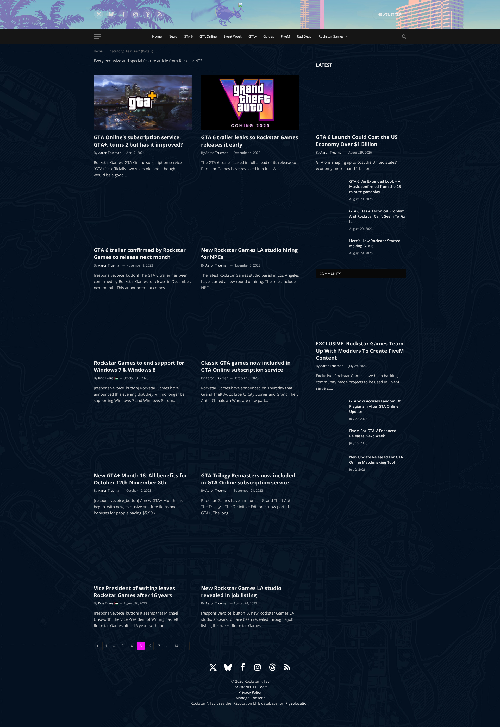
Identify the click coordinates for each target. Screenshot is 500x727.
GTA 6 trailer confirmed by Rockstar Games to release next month (140, 253)
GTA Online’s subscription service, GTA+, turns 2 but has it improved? (138, 141)
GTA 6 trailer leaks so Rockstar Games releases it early (249, 141)
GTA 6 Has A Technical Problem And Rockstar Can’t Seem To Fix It (377, 216)
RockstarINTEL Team (250, 686)
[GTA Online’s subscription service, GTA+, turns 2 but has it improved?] (143, 102)
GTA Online (208, 36)
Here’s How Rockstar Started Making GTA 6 (375, 243)
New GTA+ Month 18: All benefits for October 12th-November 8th (140, 479)
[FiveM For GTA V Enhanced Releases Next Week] (330, 437)
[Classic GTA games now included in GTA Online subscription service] (250, 327)
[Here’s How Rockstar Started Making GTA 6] (330, 247)
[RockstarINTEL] (250, 14)
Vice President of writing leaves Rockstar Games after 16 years (134, 592)
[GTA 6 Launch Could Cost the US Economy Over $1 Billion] (361, 104)
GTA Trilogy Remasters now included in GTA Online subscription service (248, 479)
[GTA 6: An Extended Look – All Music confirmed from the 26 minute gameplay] (330, 188)
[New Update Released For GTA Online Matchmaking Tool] (330, 464)
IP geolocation (296, 703)
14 (176, 645)
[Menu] (97, 36)
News (172, 36)
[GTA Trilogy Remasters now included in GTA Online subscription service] (250, 440)
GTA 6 (188, 36)
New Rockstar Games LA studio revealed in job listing (241, 592)
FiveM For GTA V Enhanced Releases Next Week (372, 433)
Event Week (232, 36)
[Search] (403, 36)
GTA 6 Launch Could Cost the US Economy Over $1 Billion (357, 141)
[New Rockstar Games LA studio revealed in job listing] (250, 552)
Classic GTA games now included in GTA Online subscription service (246, 366)
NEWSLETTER (389, 14)
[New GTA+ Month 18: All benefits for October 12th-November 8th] (143, 440)
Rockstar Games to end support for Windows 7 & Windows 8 (139, 366)
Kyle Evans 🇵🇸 (108, 378)
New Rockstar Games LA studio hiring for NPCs (249, 253)
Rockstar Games (330, 36)
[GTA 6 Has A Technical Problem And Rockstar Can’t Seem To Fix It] (330, 218)
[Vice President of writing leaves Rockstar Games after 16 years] (143, 552)
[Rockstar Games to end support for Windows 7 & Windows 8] (143, 327)
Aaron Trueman (109, 152)
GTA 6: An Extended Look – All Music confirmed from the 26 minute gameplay (375, 186)
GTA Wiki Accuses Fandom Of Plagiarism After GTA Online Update (375, 406)
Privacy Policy (250, 692)
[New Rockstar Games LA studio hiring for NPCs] (250, 215)
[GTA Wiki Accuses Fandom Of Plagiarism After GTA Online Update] (330, 408)
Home (157, 36)
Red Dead (304, 36)
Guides (268, 36)
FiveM (285, 36)
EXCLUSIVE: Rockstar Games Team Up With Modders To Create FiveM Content (360, 350)
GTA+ (252, 36)
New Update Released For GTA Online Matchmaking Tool (376, 459)
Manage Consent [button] (250, 697)
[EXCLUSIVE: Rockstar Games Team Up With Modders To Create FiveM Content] (361, 310)
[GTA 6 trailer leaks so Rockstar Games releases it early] (250, 102)
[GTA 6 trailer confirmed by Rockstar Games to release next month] (143, 215)
